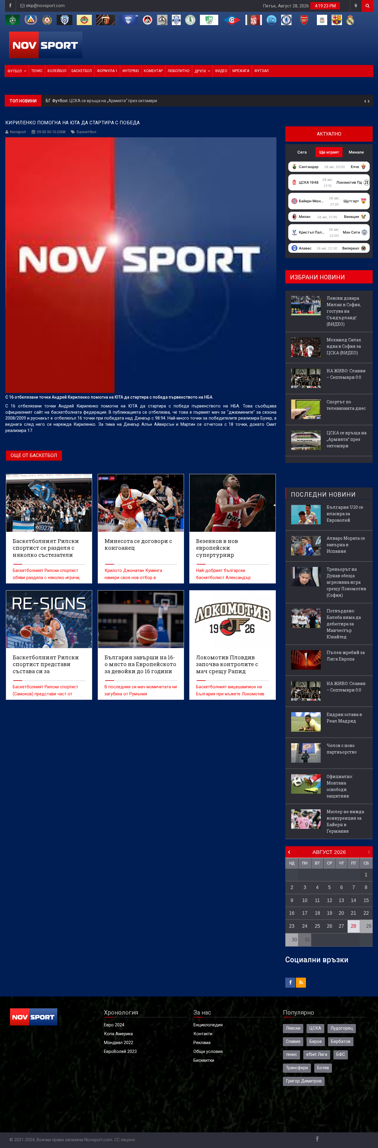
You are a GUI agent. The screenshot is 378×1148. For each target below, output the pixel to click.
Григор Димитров (304, 1081)
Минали (356, 152)
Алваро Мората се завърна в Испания (346, 544)
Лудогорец (341, 1028)
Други (200, 71)
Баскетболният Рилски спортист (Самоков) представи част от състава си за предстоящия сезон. (48, 694)
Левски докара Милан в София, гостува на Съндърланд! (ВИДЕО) (133, 100)
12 (329, 900)
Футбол (14, 71)
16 (291, 913)
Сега (302, 152)
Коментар (153, 71)
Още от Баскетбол (34, 455)
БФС (340, 1054)
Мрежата (240, 71)
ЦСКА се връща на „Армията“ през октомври (346, 439)
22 (366, 913)
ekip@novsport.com (45, 5)
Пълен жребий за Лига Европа (346, 656)
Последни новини (323, 494)
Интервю (131, 71)
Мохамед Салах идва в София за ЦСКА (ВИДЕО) (344, 346)
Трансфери (297, 1067)
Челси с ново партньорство (342, 749)
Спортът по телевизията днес (346, 405)
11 (317, 900)
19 (329, 913)
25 (317, 926)
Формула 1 (107, 71)
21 (353, 913)
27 (341, 926)
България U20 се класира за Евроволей (345, 513)
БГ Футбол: (57, 100)
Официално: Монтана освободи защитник (340, 786)
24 (304, 926)
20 (341, 913)
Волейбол (57, 71)
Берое (315, 1041)
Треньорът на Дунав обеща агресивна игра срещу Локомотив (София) (346, 582)
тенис (291, 1054)
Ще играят (329, 152)
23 (291, 926)
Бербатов (341, 1041)
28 (353, 926)
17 (304, 913)
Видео (221, 71)
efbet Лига (316, 1054)
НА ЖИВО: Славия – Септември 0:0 (346, 374)
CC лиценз (124, 1139)
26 (329, 926)
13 (341, 900)
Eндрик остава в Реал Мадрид (344, 718)
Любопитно (179, 71)
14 (353, 900)
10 (304, 900)
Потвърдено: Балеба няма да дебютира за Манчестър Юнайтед (344, 624)
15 (366, 900)
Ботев (323, 1067)
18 (317, 913)
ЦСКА (315, 1028)
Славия (293, 1041)
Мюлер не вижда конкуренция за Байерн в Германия (345, 821)
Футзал (261, 71)
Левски (293, 1028)
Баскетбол (81, 71)
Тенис (37, 71)
